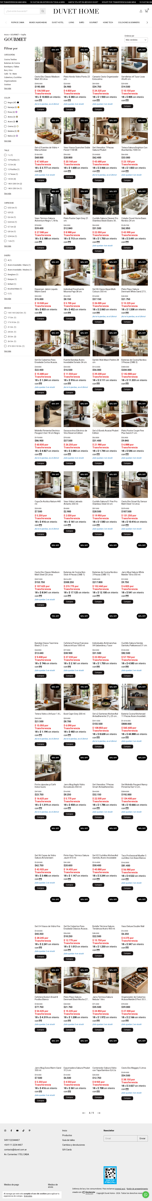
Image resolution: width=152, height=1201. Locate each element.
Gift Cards (67, 1149)
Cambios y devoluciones (73, 1145)
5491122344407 (12, 1140)
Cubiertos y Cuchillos (13, 77)
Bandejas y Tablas (11, 67)
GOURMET (93, 22)
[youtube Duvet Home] (17, 1130)
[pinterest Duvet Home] (29, 1130)
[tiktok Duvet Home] (23, 1130)
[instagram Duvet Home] (5, 1130)
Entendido (28, 1196)
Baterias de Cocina (12, 63)
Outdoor (7, 85)
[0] (146, 11)
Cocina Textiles (10, 60)
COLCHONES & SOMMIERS (129, 22)
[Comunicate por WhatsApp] (145, 1194)
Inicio (6, 35)
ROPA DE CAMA (17, 22)
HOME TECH (108, 22)
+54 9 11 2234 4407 (13, 1145)
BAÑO (81, 22)
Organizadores (10, 81)
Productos (67, 1135)
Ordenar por (129, 36)
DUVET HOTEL (58, 22)
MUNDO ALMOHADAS (38, 22)
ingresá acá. (120, 1189)
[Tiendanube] (83, 1194)
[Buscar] (43, 11)
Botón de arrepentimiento (137, 1189)
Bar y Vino (8, 70)
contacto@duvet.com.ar (15, 1149)
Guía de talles (68, 1140)
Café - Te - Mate (10, 74)
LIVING (71, 22)
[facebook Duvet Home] (11, 1130)
